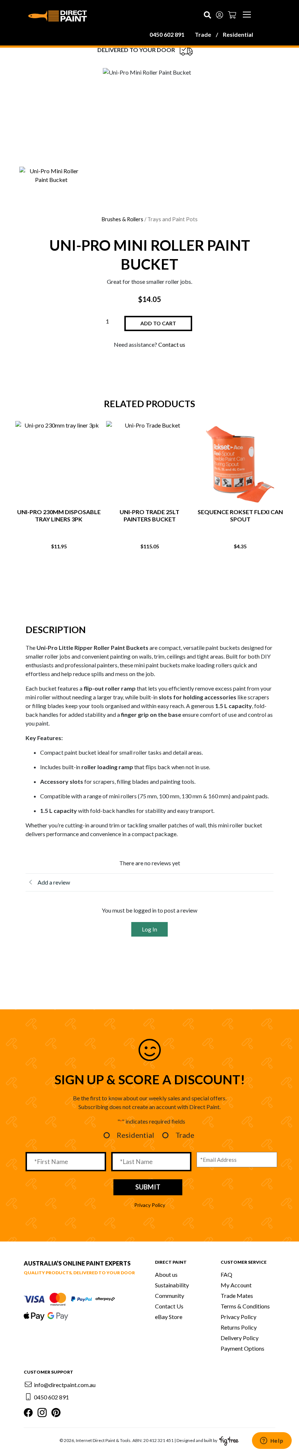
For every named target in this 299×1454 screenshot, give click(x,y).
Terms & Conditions (245, 1306)
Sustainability (172, 1285)
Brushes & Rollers (122, 219)
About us (166, 1274)
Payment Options (242, 1348)
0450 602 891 (167, 34)
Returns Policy (239, 1327)
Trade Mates (237, 1295)
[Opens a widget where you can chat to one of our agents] (272, 1441)
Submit (147, 1187)
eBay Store (168, 1316)
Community (169, 1295)
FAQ (226, 1274)
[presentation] (135, 571)
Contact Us (169, 1306)
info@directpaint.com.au (65, 1384)
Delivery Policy (240, 1337)
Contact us (171, 344)
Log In (149, 929)
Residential (238, 34)
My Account (236, 1285)
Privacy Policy (149, 1205)
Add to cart (158, 323)
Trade (203, 34)
